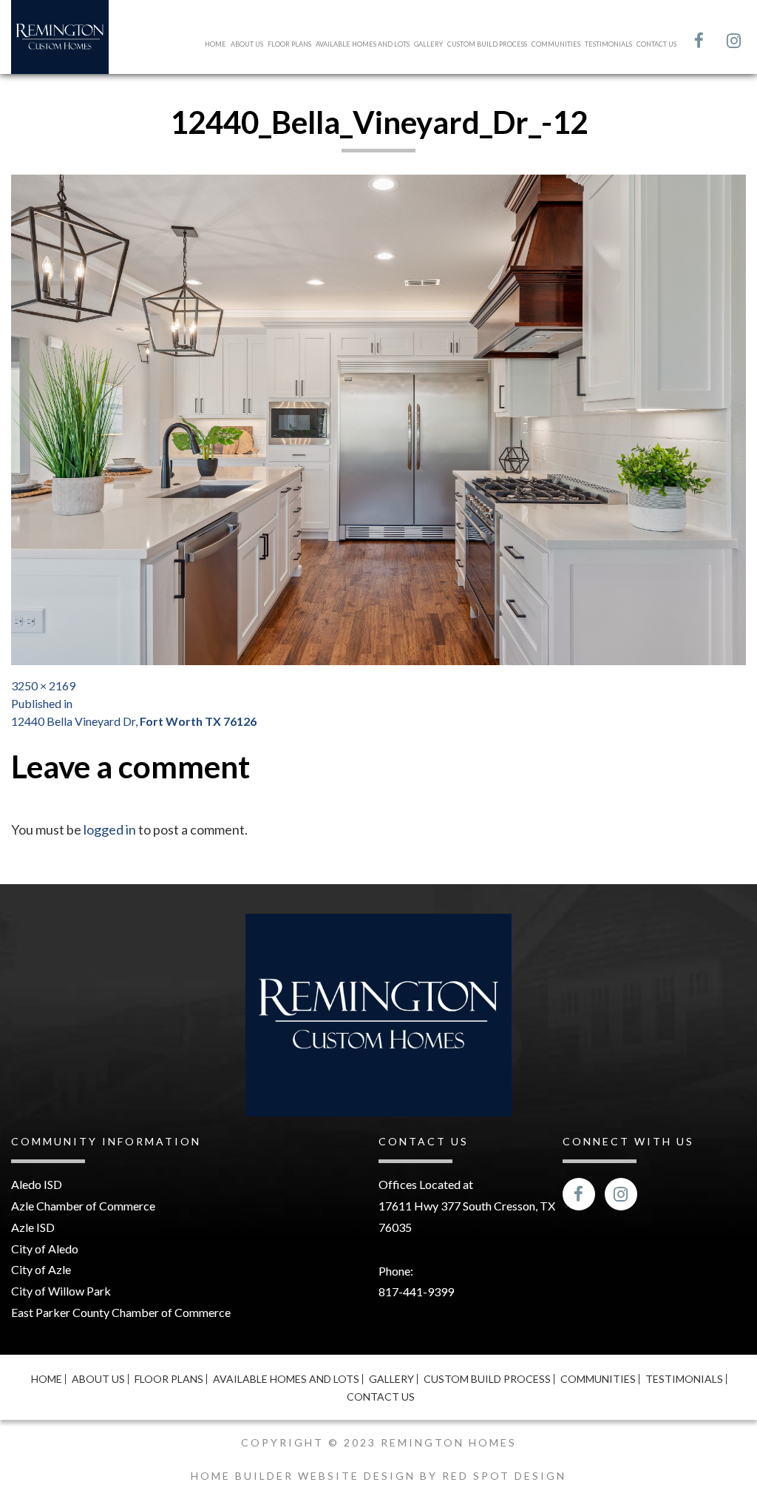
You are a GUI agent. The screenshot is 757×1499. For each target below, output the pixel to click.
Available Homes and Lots (363, 44)
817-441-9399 (416, 1291)
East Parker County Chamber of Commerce (121, 1312)
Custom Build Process (487, 44)
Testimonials (608, 44)
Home (215, 44)
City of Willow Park (61, 1291)
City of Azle (41, 1269)
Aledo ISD (36, 1184)
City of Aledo (44, 1249)
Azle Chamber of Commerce (83, 1206)
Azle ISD (33, 1227)
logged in (110, 829)
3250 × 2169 (43, 685)
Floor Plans (289, 44)
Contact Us (656, 44)
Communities (556, 44)
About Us (247, 44)
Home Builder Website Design (305, 1475)
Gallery (428, 44)
